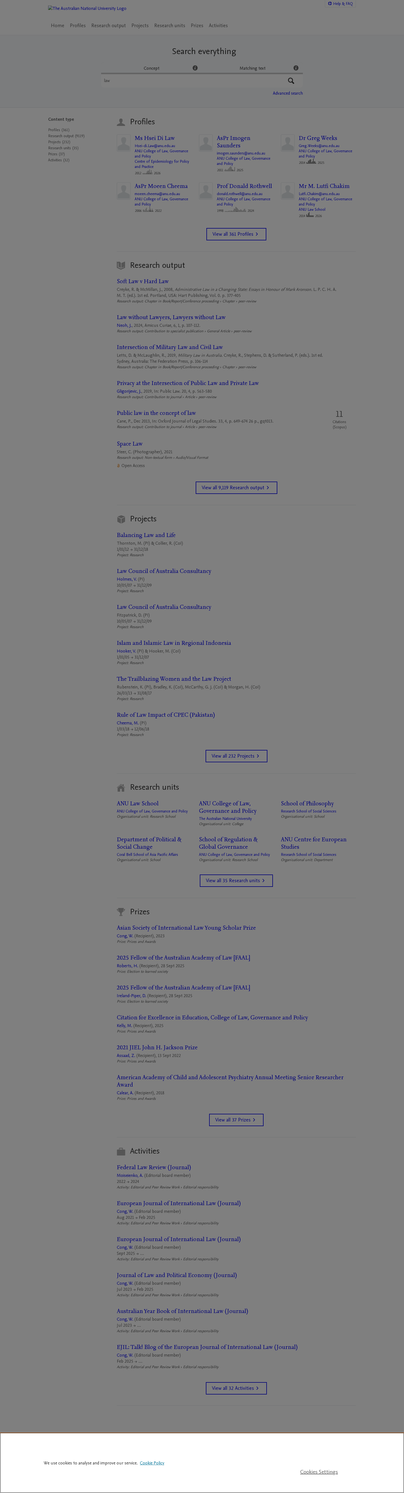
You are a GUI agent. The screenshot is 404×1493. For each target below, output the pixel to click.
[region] (202, 1463)
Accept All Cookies (319, 1455)
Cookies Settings (319, 1471)
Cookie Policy (152, 1463)
